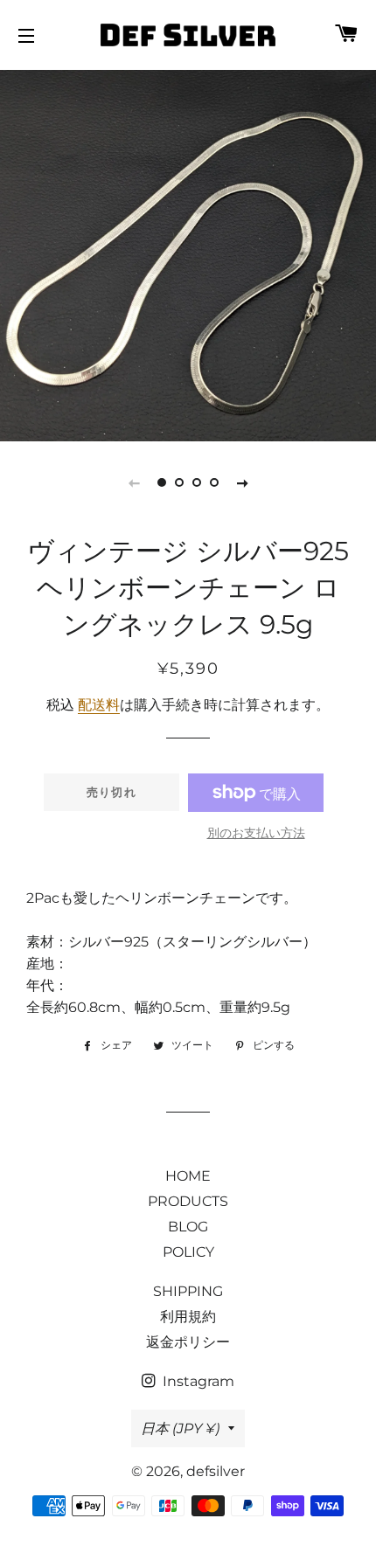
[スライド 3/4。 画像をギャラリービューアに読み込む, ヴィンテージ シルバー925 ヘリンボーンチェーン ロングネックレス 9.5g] (196, 482)
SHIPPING (188, 1291)
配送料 (99, 705)
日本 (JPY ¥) (180, 1428)
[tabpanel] (188, 253)
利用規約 (188, 1316)
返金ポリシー (188, 1342)
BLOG (188, 1226)
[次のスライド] (242, 482)
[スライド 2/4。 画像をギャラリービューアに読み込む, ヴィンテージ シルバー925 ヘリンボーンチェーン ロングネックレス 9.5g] (179, 482)
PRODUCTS (188, 1201)
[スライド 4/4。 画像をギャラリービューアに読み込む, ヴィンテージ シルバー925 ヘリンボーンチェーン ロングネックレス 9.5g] (214, 482)
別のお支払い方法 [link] (256, 833)
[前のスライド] (134, 482)
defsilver (215, 1471)
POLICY (188, 1252)
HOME (188, 1176)
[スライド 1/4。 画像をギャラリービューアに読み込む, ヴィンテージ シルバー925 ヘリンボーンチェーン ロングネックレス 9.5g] (162, 482)
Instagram (196, 1381)
